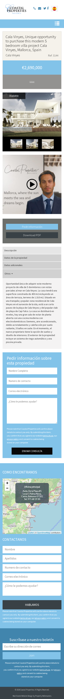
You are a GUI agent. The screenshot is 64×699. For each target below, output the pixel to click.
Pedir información (32, 227)
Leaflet (31, 532)
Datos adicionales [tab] (13, 265)
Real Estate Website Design (23, 696)
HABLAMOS (32, 605)
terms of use (48, 435)
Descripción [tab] (10, 250)
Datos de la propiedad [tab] (15, 257)
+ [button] (7, 483)
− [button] (7, 488)
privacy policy (13, 439)
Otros (8, 273)
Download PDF (32, 235)
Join (31, 655)
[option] (32, 115)
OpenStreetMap (43, 532)
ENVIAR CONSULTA (32, 451)
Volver (32, 81)
